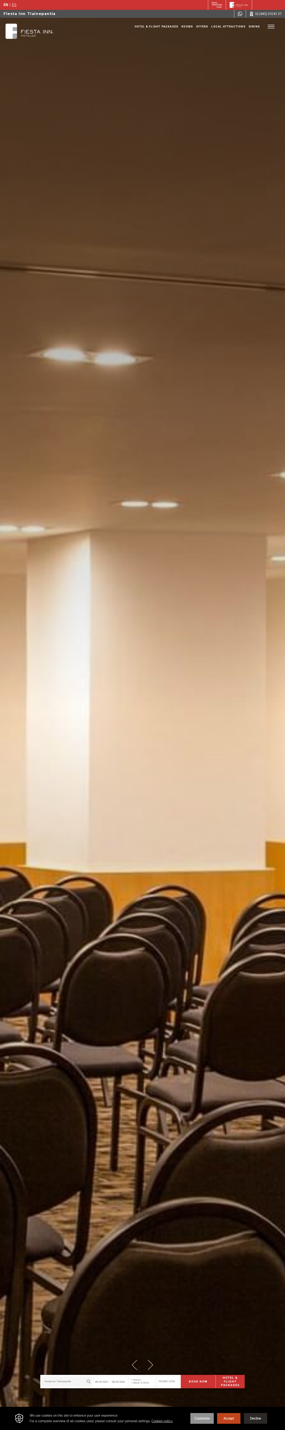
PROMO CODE (167, 1381)
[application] (142, 1418)
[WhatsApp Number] (240, 14)
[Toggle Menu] (271, 26)
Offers (202, 26)
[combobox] (67, 1381)
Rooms (187, 26)
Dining (254, 26)
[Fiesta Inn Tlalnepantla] (29, 31)
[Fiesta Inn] (239, 5)
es (14, 5)
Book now (198, 1381)
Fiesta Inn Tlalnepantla (30, 14)
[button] (134, 1365)
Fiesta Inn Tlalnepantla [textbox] (58, 1381)
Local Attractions (228, 26)
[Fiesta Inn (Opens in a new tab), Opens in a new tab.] (217, 5)
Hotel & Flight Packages (156, 26)
